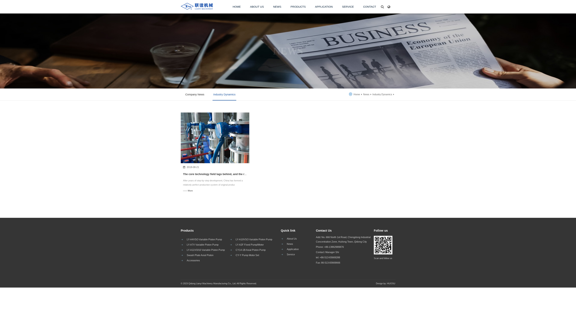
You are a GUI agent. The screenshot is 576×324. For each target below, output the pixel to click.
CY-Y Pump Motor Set (247, 255)
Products (298, 6)
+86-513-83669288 (330, 257)
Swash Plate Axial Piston (200, 255)
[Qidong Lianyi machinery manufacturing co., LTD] (202, 6)
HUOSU (391, 283)
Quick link (288, 230)
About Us (257, 6)
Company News (194, 94)
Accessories (193, 260)
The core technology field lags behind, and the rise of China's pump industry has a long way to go (246, 174)
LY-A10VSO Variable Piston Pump (254, 239)
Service (348, 6)
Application (324, 6)
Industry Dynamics (224, 94)
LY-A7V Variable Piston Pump (203, 244)
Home (237, 6)
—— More (188, 190)
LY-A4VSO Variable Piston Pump (204, 239)
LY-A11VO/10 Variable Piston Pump (206, 250)
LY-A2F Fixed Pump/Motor (250, 244)
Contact (369, 6)
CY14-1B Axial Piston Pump (251, 250)
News (277, 6)
